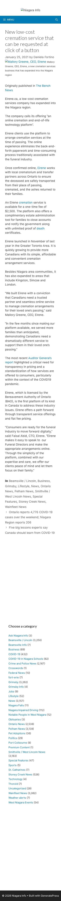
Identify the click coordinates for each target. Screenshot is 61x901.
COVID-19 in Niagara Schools (25, 658)
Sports (12, 765)
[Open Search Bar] (56, 20)
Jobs (11, 691)
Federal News (16, 672)
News (35, 486)
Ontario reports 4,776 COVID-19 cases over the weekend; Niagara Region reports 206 (29, 517)
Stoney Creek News (32, 501)
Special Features (18, 760)
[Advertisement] (30, 581)
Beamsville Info (17, 644)
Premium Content (19, 747)
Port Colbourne (17, 742)
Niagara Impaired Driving (23, 710)
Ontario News (16, 724)
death (41, 228)
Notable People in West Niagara (27, 714)
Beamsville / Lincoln (22, 481)
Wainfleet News (15, 507)
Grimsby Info (16, 686)
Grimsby (10, 486)
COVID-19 (14, 654)
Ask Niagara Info (18, 635)
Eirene (41, 168)
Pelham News (24, 491)
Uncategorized (17, 788)
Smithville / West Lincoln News (26, 752)
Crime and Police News (22, 663)
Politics (12, 738)
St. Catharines (16, 769)
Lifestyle (23, 486)
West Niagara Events (20, 802)
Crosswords (15, 668)
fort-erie (13, 677)
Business (44, 481)
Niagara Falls (16, 705)
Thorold (13, 783)
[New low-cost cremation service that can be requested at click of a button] (26, 61)
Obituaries (14, 719)
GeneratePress (50, 895)
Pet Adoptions (16, 733)
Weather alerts (17, 797)
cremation (26, 202)
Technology (15, 779)
